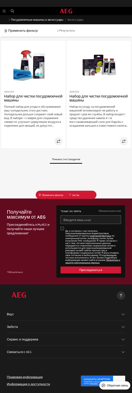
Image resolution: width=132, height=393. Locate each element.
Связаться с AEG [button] (19, 352)
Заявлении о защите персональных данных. (92, 261)
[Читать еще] (5, 19)
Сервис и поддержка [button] (22, 339)
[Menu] (4, 11)
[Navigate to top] (121, 295)
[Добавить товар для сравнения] (58, 141)
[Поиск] (12, 11)
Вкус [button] (10, 314)
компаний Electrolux (100, 235)
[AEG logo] (66, 11)
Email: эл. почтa (70, 211)
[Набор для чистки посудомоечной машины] (33, 66)
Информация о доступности (28, 384)
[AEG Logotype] (19, 295)
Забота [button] (12, 327)
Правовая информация (25, 377)
